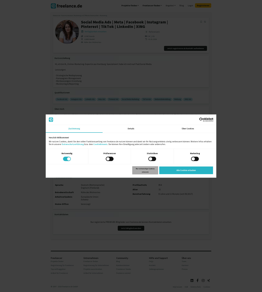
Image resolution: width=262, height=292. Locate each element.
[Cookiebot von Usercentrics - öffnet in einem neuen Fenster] (201, 120)
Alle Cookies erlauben (186, 170)
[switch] (110, 159)
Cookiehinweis (100, 144)
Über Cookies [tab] (188, 128)
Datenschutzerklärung (73, 144)
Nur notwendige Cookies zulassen (145, 170)
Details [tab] (131, 128)
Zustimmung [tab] (74, 128)
